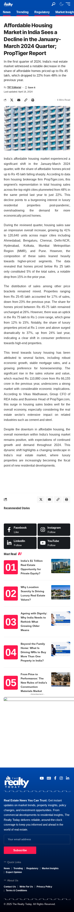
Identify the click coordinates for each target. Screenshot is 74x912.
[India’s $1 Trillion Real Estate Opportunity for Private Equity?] (60, 566)
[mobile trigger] (67, 4)
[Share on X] (12, 100)
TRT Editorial (14, 87)
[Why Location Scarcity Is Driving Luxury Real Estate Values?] (60, 592)
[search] (53, 4)
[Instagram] (54, 529)
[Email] (19, 100)
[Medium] (54, 543)
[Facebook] (20, 529)
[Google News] (49, 778)
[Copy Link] (26, 100)
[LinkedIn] (20, 543)
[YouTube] (42, 778)
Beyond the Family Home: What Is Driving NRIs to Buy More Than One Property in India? (33, 652)
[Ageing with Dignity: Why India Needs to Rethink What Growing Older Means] (60, 618)
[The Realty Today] (8, 3)
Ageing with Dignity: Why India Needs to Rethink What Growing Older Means (34, 622)
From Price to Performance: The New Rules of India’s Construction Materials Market (34, 683)
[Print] (33, 100)
